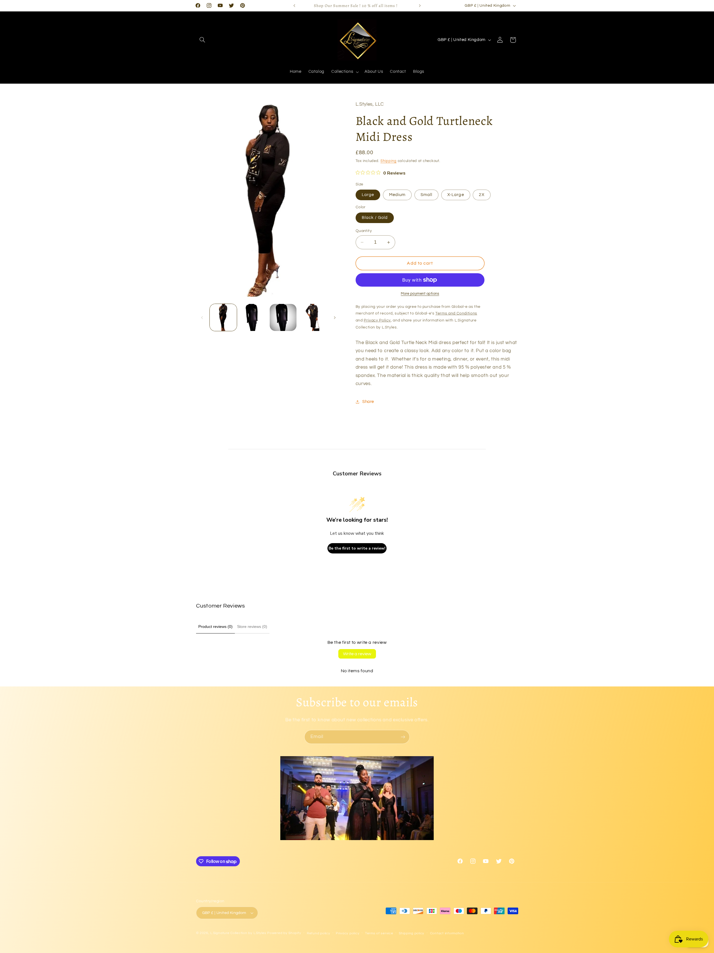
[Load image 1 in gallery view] (223, 317)
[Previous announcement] (294, 5)
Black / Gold (375, 218)
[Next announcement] (420, 5)
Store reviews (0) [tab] (252, 626)
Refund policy (318, 933)
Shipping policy (411, 933)
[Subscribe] (403, 737)
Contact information (447, 933)
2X (481, 195)
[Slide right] (335, 317)
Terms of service (379, 933)
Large (368, 195)
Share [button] (368, 402)
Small (426, 195)
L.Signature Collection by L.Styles (238, 933)
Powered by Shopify (284, 933)
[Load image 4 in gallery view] (313, 317)
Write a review (357, 654)
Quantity (364, 231)
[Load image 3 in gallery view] (283, 317)
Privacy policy (347, 933)
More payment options (420, 294)
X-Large (455, 195)
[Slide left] (202, 317)
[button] (202, 39)
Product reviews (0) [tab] (215, 626)
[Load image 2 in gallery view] (253, 317)
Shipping (388, 161)
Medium (397, 195)
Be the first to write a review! (357, 548)
